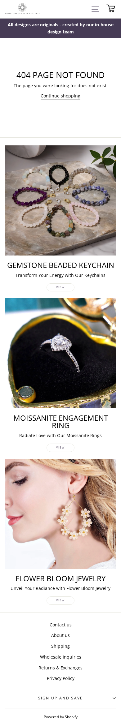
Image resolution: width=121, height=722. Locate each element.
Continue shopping (60, 96)
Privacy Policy (60, 678)
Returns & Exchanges (60, 668)
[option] (60, 28)
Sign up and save (60, 698)
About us (60, 635)
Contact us (61, 625)
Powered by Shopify (61, 716)
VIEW (60, 287)
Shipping (60, 646)
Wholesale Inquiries (60, 657)
